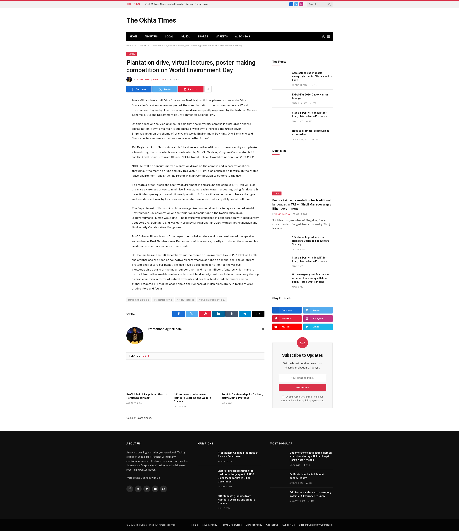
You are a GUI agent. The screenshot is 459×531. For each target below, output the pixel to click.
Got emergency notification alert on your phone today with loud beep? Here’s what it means (311, 278)
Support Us (288, 524)
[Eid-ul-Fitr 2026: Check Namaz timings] (280, 98)
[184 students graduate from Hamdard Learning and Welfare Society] (195, 377)
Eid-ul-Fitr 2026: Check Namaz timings (310, 96)
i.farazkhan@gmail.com (150, 79)
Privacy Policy (304, 400)
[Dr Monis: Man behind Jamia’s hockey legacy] (278, 478)
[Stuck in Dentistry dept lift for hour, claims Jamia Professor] (243, 377)
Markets (222, 36)
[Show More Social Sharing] (208, 89)
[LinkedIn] (113, 127)
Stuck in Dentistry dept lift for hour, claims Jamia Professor (242, 396)
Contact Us (272, 524)
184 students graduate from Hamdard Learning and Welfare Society (192, 398)
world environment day (212, 299)
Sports (203, 36)
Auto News (242, 36)
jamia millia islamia (139, 299)
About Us (151, 36)
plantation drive (163, 299)
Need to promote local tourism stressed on (310, 132)
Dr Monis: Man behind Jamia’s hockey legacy (307, 476)
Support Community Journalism (316, 524)
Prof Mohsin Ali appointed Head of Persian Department (177, 4)
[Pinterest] (113, 136)
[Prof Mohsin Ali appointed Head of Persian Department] (147, 377)
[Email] (113, 145)
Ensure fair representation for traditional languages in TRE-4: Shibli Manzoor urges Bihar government (301, 204)
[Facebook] (113, 110)
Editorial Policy (254, 524)
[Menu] (328, 37)
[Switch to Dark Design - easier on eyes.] (323, 36)
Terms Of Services (231, 524)
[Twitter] (113, 118)
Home (133, 36)
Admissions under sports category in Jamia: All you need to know (312, 76)
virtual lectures (185, 299)
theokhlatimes (282, 214)
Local (169, 36)
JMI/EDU (185, 36)
